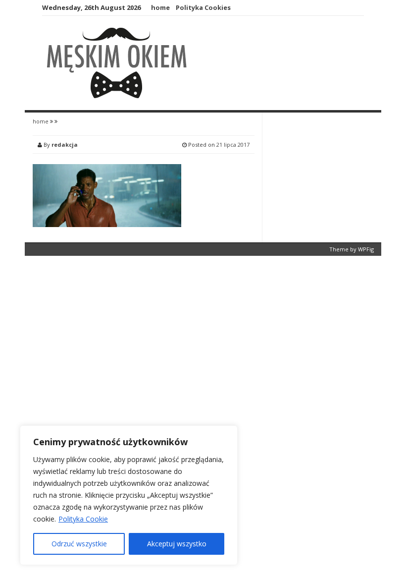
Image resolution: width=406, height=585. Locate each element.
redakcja (64, 144)
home (160, 7)
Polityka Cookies (203, 7)
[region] (129, 495)
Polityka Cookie (83, 519)
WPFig (366, 249)
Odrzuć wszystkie (79, 543)
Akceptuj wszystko (176, 543)
